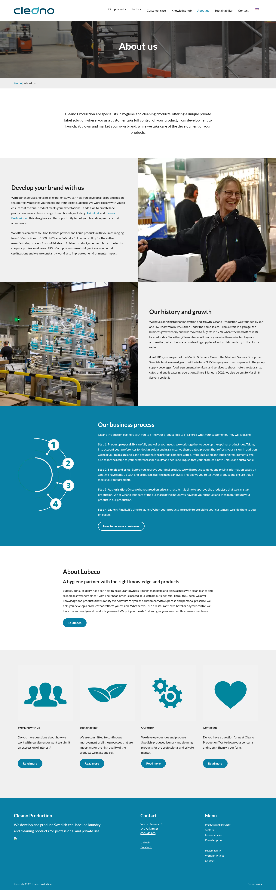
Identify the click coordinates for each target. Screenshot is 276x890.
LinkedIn (145, 842)
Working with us (214, 855)
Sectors (136, 9)
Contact (243, 10)
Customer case (156, 10)
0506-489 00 (147, 833)
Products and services (218, 824)
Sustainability (223, 10)
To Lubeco (74, 622)
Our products (117, 9)
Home (18, 83)
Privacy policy (254, 883)
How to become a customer (121, 526)
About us (203, 10)
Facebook (146, 847)
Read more (30, 763)
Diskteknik (93, 213)
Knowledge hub (181, 10)
